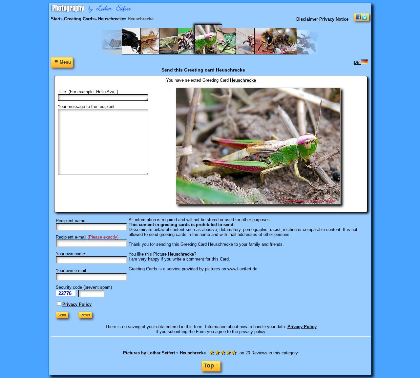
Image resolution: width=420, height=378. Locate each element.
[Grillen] (193, 53)
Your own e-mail (71, 270)
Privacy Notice (333, 19)
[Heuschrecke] (212, 53)
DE (357, 62)
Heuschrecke (243, 80)
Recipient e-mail (71, 237)
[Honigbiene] (269, 53)
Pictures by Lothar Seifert (149, 352)
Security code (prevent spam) (84, 287)
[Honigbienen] (288, 53)
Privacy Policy (77, 304)
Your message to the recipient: (87, 106)
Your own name (70, 253)
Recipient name (70, 220)
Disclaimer (307, 19)
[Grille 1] (155, 53)
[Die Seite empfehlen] (361, 19)
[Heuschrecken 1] (232, 53)
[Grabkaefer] (137, 53)
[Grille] (174, 53)
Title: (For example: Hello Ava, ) (88, 91)
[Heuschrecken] (251, 53)
